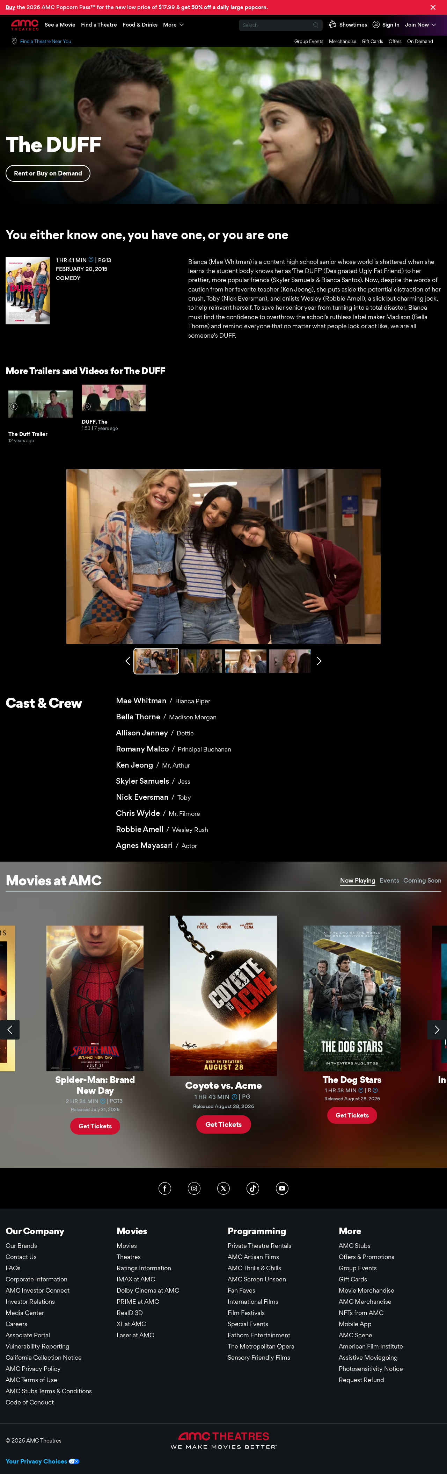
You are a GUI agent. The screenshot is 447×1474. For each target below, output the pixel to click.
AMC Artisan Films (253, 1256)
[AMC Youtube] (282, 1188)
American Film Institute (371, 1346)
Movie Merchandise (366, 1290)
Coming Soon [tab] (422, 880)
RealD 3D (130, 1312)
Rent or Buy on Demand (48, 173)
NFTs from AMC (361, 1312)
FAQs (13, 1268)
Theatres (129, 1256)
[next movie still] (319, 661)
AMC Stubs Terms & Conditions (49, 1391)
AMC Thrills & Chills (254, 1268)
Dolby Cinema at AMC (148, 1290)
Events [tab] (389, 880)
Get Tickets (95, 1125)
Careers (16, 1324)
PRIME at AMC (138, 1301)
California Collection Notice (44, 1357)
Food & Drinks (140, 24)
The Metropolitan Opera (261, 1346)
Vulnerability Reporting (37, 1346)
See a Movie (60, 24)
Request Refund (361, 1379)
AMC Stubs (355, 1245)
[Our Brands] (223, 1440)
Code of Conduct (30, 1402)
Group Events (308, 41)
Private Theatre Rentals (259, 1245)
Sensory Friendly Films (259, 1357)
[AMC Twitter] (223, 1188)
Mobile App (355, 1324)
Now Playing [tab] (357, 880)
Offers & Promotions (366, 1256)
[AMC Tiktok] (253, 1188)
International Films (253, 1301)
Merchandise (342, 41)
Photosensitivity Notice (371, 1368)
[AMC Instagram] (194, 1188)
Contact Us (21, 1256)
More (170, 24)
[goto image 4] (290, 661)
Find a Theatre (99, 24)
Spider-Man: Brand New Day (95, 1085)
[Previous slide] (10, 1030)
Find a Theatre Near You (45, 41)
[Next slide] (437, 1030)
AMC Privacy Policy (33, 1368)
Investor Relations (30, 1301)
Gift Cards (372, 41)
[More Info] (91, 259)
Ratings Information (144, 1268)
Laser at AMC (135, 1335)
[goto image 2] (201, 661)
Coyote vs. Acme (223, 1085)
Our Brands (21, 1245)
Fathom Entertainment (259, 1335)
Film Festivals (246, 1312)
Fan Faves (241, 1290)
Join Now (417, 24)
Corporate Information (36, 1279)
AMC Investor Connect (37, 1290)
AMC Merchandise (365, 1301)
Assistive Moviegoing (368, 1357)
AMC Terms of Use (31, 1379)
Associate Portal (28, 1335)
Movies (127, 1245)
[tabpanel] (223, 1030)
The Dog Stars (352, 1079)
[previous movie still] (127, 661)
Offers (395, 41)
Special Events (248, 1324)
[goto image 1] (157, 661)
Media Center (25, 1312)
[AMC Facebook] (165, 1188)
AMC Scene (355, 1335)
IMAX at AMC (136, 1279)
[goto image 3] (245, 661)
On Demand (420, 41)
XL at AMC (131, 1324)
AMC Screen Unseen (257, 1279)
